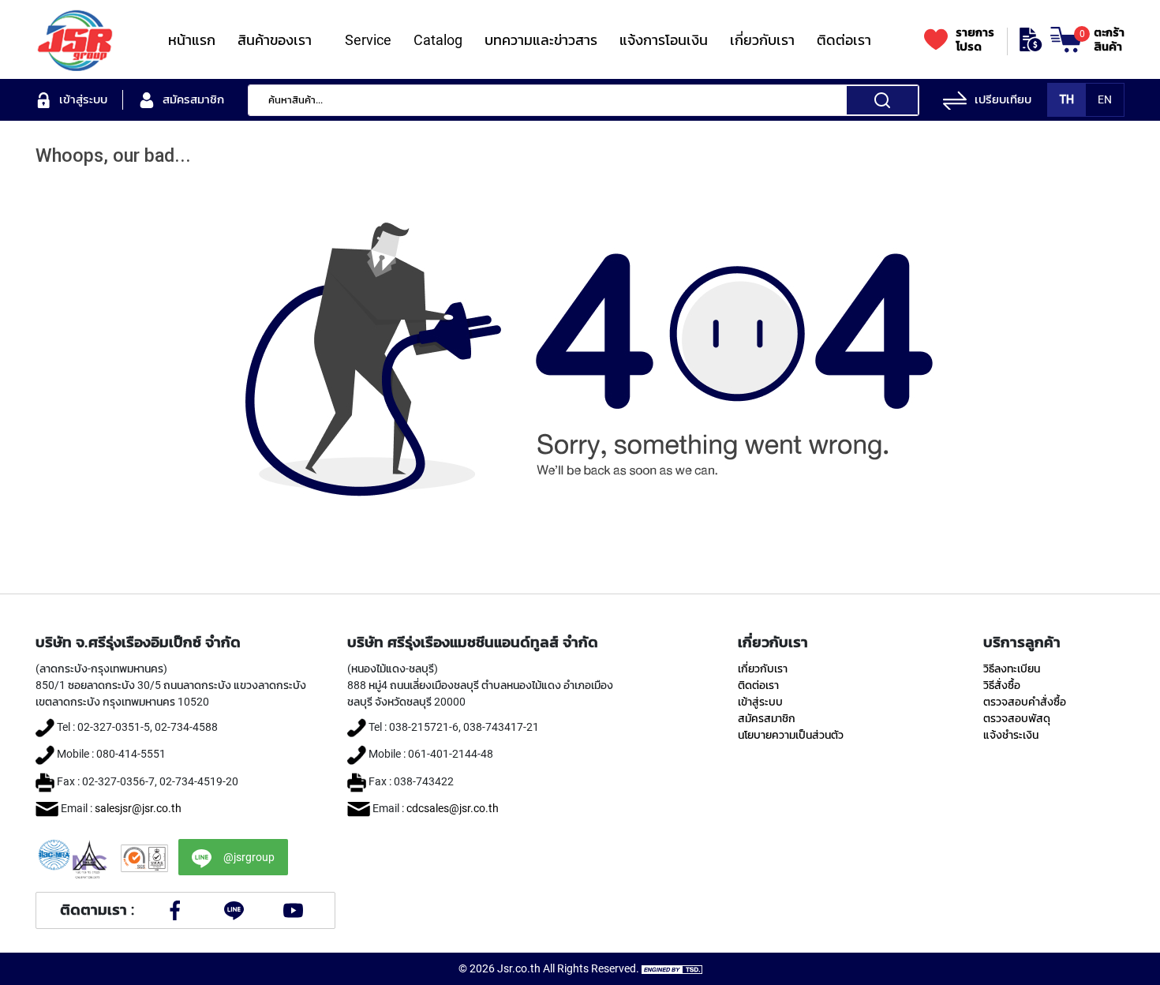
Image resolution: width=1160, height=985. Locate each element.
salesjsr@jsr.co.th (138, 808)
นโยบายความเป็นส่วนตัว (791, 734)
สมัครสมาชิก (766, 718)
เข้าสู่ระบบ (760, 701)
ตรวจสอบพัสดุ (1016, 718)
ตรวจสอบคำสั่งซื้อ (1024, 701)
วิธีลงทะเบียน (1011, 668)
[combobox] (583, 100)
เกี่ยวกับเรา (763, 668)
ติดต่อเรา (758, 685)
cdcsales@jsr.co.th (452, 808)
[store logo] (75, 39)
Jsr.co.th (519, 968)
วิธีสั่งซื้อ (1001, 685)
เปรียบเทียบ (1003, 99)
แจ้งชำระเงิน (1010, 734)
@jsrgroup (249, 857)
